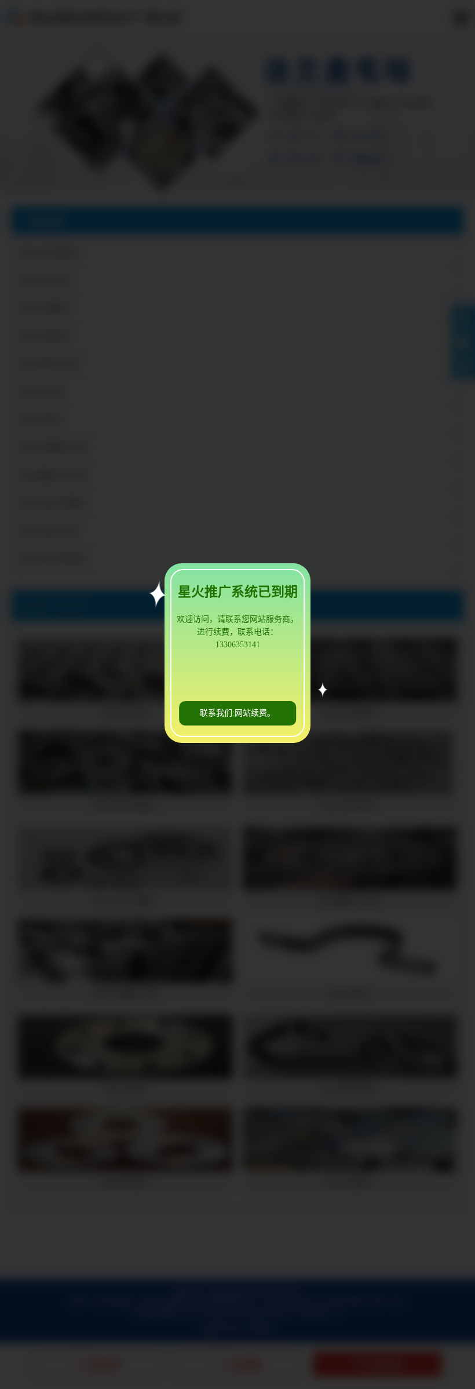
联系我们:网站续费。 (237, 713)
